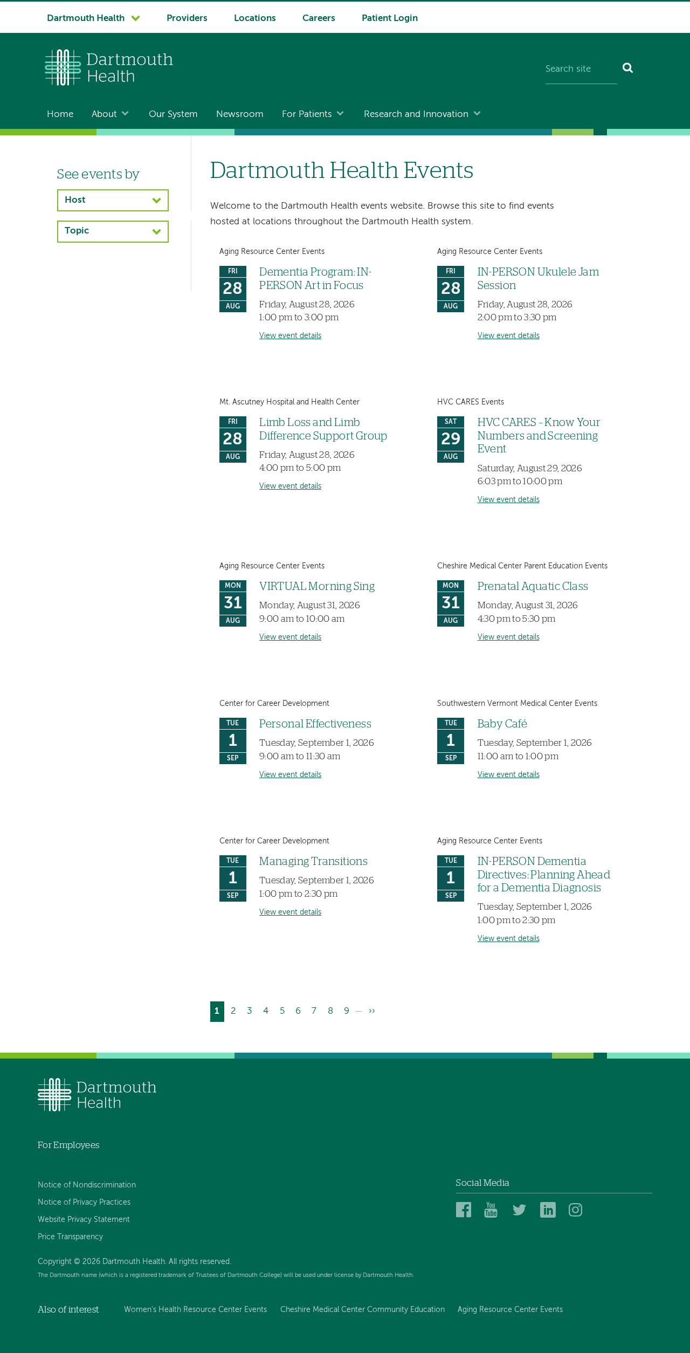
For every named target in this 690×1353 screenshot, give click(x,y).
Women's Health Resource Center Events (195, 1310)
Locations (255, 18)
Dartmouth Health (86, 18)
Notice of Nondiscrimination (87, 1185)
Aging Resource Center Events (510, 1310)
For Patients (307, 114)
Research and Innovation (416, 114)
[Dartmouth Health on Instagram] (578, 1210)
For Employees (68, 1145)
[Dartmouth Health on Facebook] (465, 1210)
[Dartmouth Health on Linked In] (549, 1210)
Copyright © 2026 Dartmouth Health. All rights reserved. (134, 1262)
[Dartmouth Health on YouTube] (493, 1210)
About (104, 114)
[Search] (628, 70)
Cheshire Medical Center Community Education (362, 1310)
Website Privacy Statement (84, 1220)
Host (75, 200)
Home (60, 114)
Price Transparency (70, 1237)
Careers (318, 18)
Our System (173, 114)
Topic (77, 231)
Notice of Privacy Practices (84, 1202)
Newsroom (240, 114)
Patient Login (390, 18)
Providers (187, 18)
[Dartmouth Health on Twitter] (521, 1210)
